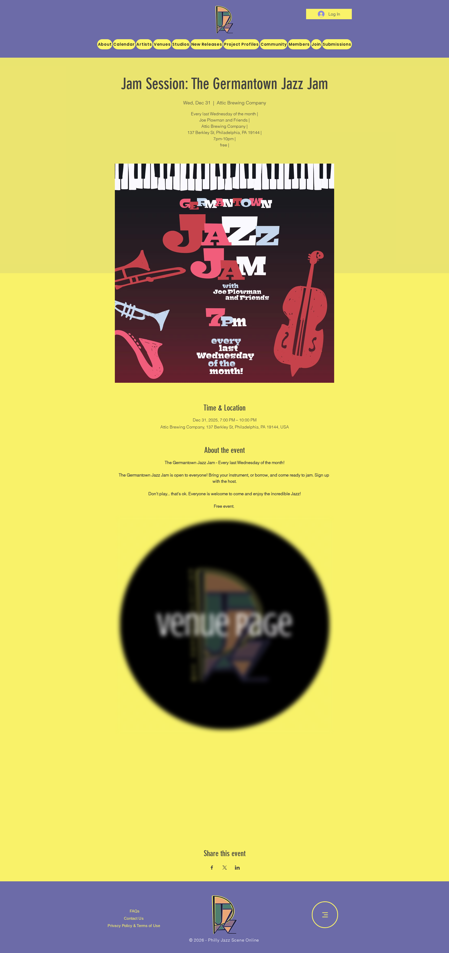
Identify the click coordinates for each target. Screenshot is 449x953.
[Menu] (325, 914)
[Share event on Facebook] (211, 867)
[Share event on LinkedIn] (237, 867)
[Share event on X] (224, 867)
